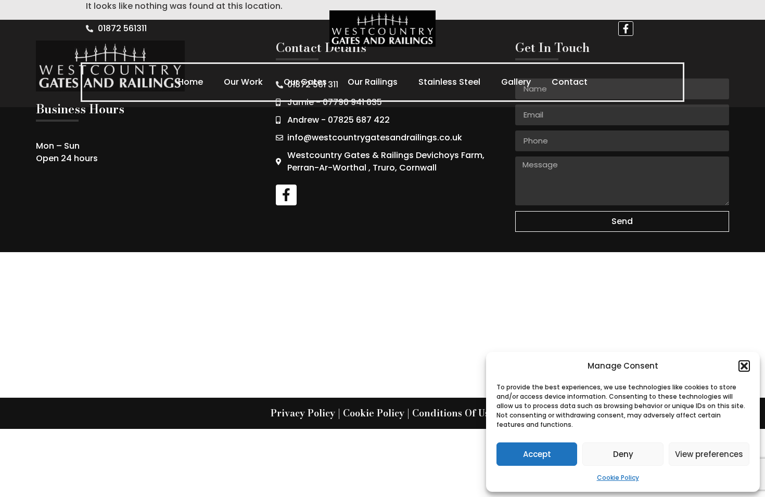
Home (190, 82)
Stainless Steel (449, 82)
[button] (744, 366)
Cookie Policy (618, 477)
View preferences (709, 454)
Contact (570, 82)
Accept (537, 454)
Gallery (516, 82)
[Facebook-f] (625, 28)
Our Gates (305, 82)
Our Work (243, 82)
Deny (623, 454)
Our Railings (373, 82)
